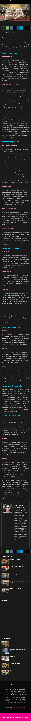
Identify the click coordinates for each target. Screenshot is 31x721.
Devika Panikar (9, 15)
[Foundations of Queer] (5, 561)
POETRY (3, 645)
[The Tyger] (5, 658)
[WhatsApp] (7, 28)
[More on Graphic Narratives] (5, 575)
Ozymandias (13, 642)
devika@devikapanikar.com (18, 707)
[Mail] (22, 541)
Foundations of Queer (15, 559)
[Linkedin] (18, 28)
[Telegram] (21, 28)
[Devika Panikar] (3, 15)
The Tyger (12, 656)
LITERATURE (7, 6)
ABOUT (8, 715)
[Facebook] (11, 28)
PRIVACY (18, 715)
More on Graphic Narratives (17, 574)
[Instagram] (17, 541)
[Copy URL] (28, 28)
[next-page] (5, 595)
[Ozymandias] (5, 644)
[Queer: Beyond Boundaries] (5, 568)
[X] (14, 28)
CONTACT (13, 715)
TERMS (23, 715)
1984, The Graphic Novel (16, 588)
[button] (2, 2)
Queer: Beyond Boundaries (16, 566)
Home (3, 6)
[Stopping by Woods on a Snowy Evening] (5, 651)
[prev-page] (2, 595)
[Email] (25, 28)
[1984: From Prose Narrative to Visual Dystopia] (5, 583)
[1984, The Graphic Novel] (5, 590)
